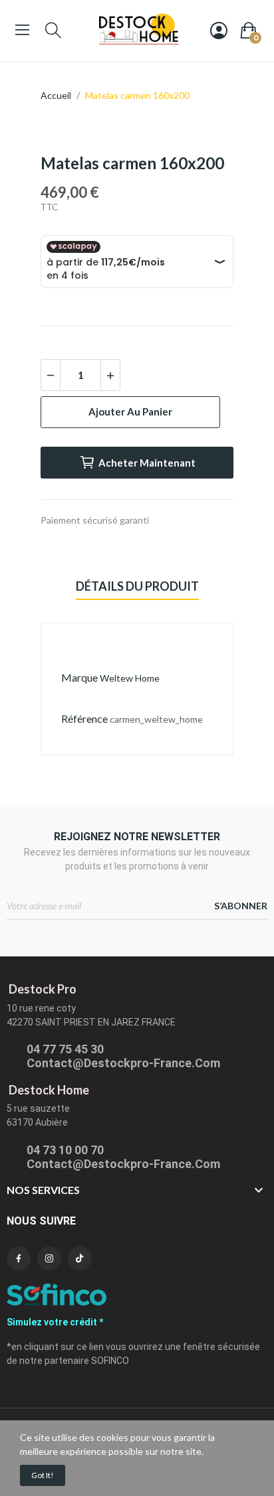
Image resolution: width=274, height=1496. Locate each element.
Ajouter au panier (130, 411)
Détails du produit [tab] (137, 586)
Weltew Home (130, 678)
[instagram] (49, 1258)
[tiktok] (80, 1258)
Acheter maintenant (147, 463)
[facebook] (19, 1258)
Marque (79, 677)
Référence (84, 718)
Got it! (42, 1475)
